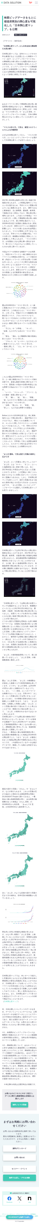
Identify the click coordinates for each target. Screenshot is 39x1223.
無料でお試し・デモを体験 (19, 1178)
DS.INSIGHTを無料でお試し (19, 1217)
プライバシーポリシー (8, 1214)
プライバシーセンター (22, 1214)
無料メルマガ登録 (19, 1105)
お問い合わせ (19, 1157)
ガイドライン (4, 1216)
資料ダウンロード (19, 1148)
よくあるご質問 (33, 1216)
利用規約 (33, 1214)
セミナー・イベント (19, 1169)
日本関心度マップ (11, 1001)
